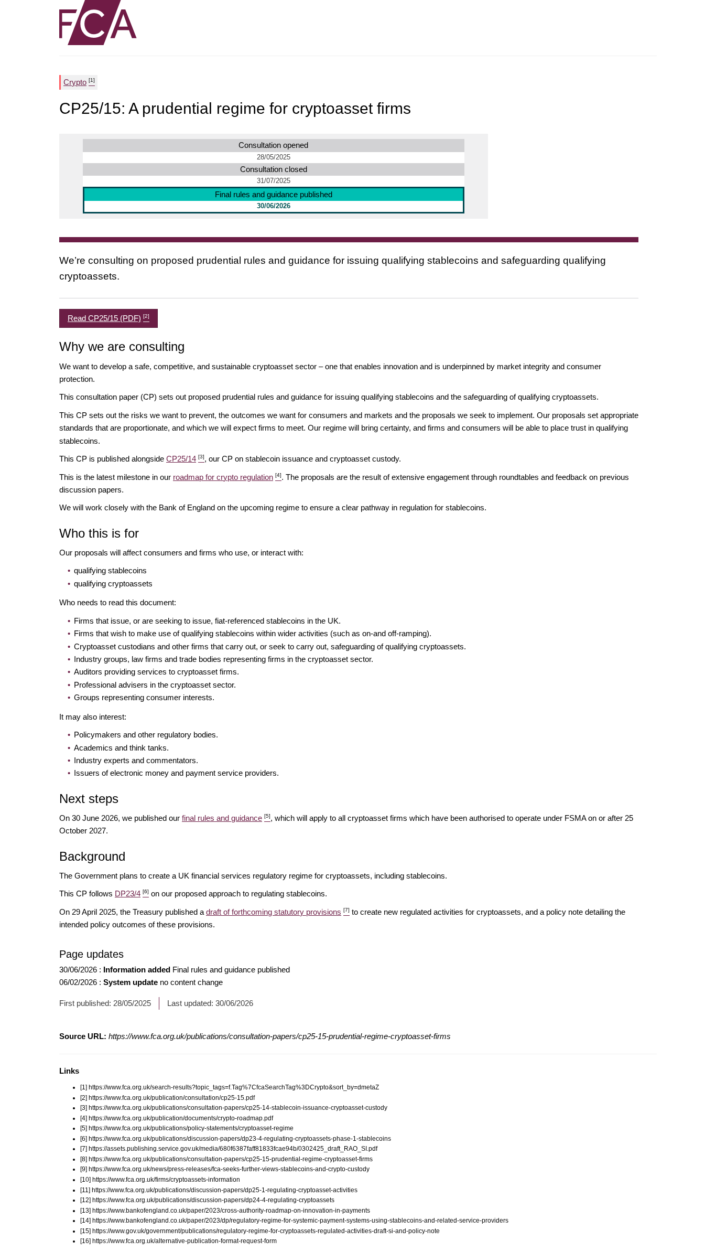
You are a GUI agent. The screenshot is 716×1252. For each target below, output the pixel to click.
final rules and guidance (226, 818)
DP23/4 (132, 893)
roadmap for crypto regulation (227, 477)
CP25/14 (185, 458)
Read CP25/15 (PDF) (108, 318)
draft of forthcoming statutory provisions (278, 911)
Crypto (79, 82)
